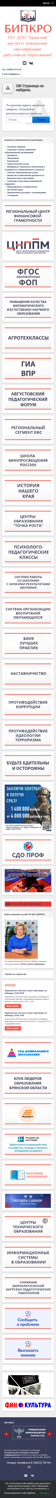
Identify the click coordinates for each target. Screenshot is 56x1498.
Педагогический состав (18, 164)
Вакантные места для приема (20, 178)
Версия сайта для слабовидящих (25, 904)
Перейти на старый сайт (15, 974)
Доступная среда (15, 190)
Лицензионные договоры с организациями (26, 192)
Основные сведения (16, 147)
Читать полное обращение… (33, 964)
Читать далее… (13, 1006)
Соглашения (12, 195)
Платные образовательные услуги (22, 172)
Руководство (13, 161)
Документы (12, 155)
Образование (13, 158)
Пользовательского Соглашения (16, 1453)
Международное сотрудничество (22, 187)
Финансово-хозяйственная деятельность (25, 175)
